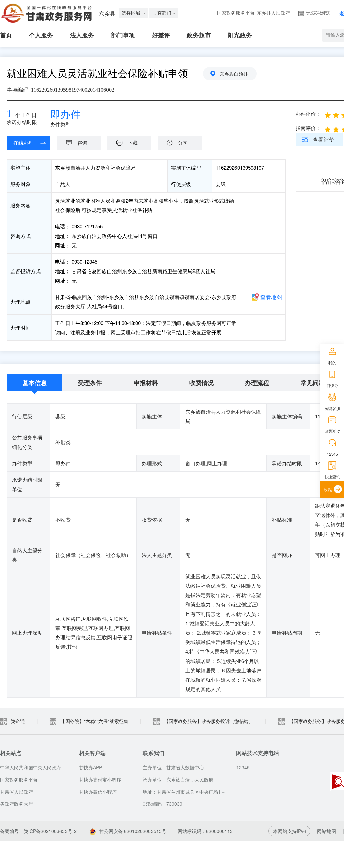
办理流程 (257, 382)
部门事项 (123, 35)
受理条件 (90, 382)
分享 (182, 142)
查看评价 (323, 139)
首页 (6, 35)
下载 (133, 142)
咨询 (82, 142)
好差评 (161, 35)
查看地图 (271, 297)
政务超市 (199, 35)
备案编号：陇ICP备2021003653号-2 (38, 831)
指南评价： (308, 127)
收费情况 (201, 382)
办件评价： (308, 113)
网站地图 (326, 831)
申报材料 (146, 382)
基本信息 (35, 382)
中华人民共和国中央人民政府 (30, 767)
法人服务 (82, 35)
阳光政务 (240, 35)
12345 (332, 454)
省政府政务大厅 (16, 803)
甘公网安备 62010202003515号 (132, 831)
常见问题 (313, 382)
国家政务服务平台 (236, 13)
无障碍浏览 (318, 13)
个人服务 (41, 35)
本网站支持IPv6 (289, 831)
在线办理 (23, 142)
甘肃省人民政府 (16, 791)
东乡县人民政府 (273, 13)
